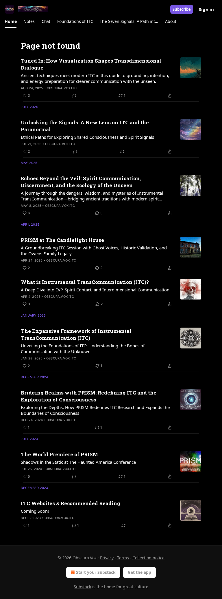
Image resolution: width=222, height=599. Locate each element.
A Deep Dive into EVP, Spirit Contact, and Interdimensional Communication (95, 290)
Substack (82, 586)
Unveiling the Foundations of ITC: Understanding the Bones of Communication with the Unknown (83, 348)
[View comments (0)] (74, 95)
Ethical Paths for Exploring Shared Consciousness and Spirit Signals (87, 137)
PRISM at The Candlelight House (62, 240)
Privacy (107, 557)
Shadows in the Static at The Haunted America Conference (78, 462)
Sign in (206, 9)
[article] (111, 78)
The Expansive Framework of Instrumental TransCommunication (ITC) (76, 334)
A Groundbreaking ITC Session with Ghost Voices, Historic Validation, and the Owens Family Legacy (94, 250)
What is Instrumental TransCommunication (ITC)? (85, 282)
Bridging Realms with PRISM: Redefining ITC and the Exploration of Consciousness (88, 396)
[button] (10, 21)
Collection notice (148, 557)
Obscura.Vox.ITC (62, 88)
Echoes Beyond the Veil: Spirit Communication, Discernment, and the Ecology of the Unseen (81, 182)
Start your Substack (96, 572)
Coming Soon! (35, 511)
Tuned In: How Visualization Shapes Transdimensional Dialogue (91, 64)
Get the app (139, 572)
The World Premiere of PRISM (59, 454)
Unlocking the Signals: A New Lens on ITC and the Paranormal (85, 126)
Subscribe (182, 9)
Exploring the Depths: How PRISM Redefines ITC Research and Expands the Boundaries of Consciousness (95, 410)
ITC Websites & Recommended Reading (70, 503)
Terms (123, 557)
